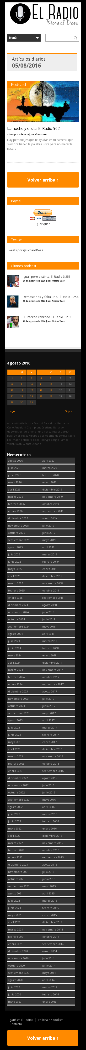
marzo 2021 (15, 929)
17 (31, 390)
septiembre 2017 (53, 684)
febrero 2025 (16, 590)
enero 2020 (49, 482)
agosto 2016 (49, 778)
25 (41, 396)
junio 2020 (14, 994)
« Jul (13, 411)
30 (21, 402)
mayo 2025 (15, 569)
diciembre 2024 (18, 605)
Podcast (19, 84)
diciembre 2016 (52, 749)
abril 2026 (14, 489)
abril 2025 (14, 576)
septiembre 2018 (53, 597)
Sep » (68, 411)
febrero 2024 (16, 677)
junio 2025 (14, 561)
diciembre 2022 (18, 778)
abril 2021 (14, 922)
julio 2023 (14, 727)
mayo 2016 (49, 799)
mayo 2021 (15, 915)
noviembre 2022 (18, 785)
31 (31, 402)
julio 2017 (48, 698)
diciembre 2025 (18, 518)
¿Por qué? (43, 224)
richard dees (31, 439)
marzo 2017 (49, 727)
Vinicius (11, 444)
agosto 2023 (15, 720)
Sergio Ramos (59, 439)
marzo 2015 (49, 900)
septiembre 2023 (18, 713)
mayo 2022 (15, 828)
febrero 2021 (16, 936)
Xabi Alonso (24, 444)
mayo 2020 (15, 1001)
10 (31, 384)
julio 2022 (14, 814)
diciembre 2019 (52, 489)
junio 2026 (14, 475)
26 (50, 396)
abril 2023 (14, 749)
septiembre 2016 (53, 771)
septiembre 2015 (53, 857)
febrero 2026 (16, 504)
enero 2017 (49, 742)
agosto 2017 (49, 691)
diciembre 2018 (52, 576)
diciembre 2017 (52, 662)
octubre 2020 (16, 965)
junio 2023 (14, 734)
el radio (24, 431)
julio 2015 (48, 872)
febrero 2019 (50, 561)
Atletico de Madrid (31, 423)
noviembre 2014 (52, 929)
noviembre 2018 (52, 583)
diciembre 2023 (18, 691)
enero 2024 (15, 684)
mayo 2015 (49, 886)
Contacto (16, 1024)
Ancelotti (13, 423)
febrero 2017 (50, 734)
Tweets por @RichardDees (25, 250)
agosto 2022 (15, 807)
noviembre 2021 (18, 872)
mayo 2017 (49, 713)
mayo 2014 (49, 973)
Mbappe (34, 435)
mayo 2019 (49, 540)
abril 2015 (48, 893)
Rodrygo (45, 439)
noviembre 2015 (52, 843)
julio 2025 (14, 554)
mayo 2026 (15, 482)
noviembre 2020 (18, 958)
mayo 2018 (49, 626)
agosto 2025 (15, 547)
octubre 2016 (50, 763)
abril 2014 (48, 980)
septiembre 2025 (18, 540)
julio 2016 (48, 785)
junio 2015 (48, 879)
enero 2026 (15, 511)
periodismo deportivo (54, 435)
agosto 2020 (15, 980)
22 (12, 396)
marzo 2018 (49, 641)
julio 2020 (14, 987)
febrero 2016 (50, 821)
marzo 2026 (15, 496)
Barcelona (50, 423)
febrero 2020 (50, 475)
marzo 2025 (15, 583)
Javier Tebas (20, 435)
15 (12, 390)
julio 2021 (14, 900)
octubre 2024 (16, 619)
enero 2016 (49, 828)
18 (41, 390)
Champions (34, 427)
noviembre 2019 (52, 496)
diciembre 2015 (52, 835)
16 (21, 390)
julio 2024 (14, 641)
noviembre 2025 (18, 525)
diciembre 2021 (18, 864)
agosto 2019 (49, 518)
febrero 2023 (16, 763)
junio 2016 (48, 792)
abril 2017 (48, 720)
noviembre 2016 (52, 756)
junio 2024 (14, 648)
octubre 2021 (16, 879)
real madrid (14, 439)
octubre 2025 (16, 532)
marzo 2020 (49, 468)
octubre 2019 (50, 504)
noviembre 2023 (18, 698)
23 (21, 396)
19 (50, 390)
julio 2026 (14, 468)
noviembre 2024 (18, 612)
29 (12, 402)
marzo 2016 (49, 814)
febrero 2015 (50, 908)
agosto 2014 (49, 951)
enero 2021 (15, 944)
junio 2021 (14, 908)
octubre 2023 (16, 706)
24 (31, 396)
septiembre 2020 (18, 973)
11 (41, 384)
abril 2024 (14, 662)
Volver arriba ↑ (43, 180)
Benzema (63, 423)
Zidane (36, 444)
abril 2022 (14, 835)
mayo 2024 (15, 655)
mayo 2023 (15, 742)
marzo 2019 (49, 554)
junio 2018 (48, 619)
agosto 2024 (15, 633)
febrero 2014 (50, 994)
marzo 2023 (15, 756)
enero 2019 (49, 569)
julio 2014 (48, 958)
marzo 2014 (49, 987)
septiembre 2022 (18, 799)
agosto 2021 (15, 893)
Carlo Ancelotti (16, 427)
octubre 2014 (50, 936)
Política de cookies (50, 1020)
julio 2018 (48, 612)
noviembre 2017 (52, 670)
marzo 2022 (15, 843)
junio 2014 (48, 965)
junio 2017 (48, 706)
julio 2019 (48, 525)
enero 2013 (49, 1001)
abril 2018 (48, 633)
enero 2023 (15, 771)
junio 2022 (14, 821)
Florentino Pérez (41, 431)
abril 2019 (48, 547)
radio (71, 435)
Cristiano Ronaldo (53, 427)
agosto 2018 (49, 605)
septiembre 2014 (53, 944)
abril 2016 (48, 807)
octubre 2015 (50, 850)
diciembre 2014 (52, 922)
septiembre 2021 (18, 886)
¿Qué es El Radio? (21, 1020)
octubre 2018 (50, 590)
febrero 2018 (50, 648)
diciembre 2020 (18, 951)
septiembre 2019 (53, 511)
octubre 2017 (50, 677)
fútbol (56, 431)
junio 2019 (48, 532)
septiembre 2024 (18, 626)
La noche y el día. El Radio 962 (33, 128)
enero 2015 (49, 915)
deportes (13, 431)
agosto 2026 (15, 460)
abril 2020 (48, 460)
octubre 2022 (16, 792)
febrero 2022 (16, 850)
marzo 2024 (15, 670)
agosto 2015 (49, 864)
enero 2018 (49, 655)
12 (50, 384)
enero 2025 (15, 597)
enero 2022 (15, 857)
